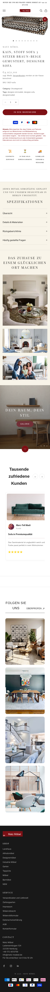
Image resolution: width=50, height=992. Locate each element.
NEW (5, 884)
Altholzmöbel (8, 853)
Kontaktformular (10, 929)
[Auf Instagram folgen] (11, 966)
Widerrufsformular (10, 915)
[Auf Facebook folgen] (4, 966)
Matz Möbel (11, 46)
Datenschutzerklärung (12, 920)
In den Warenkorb (25, 112)
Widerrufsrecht (9, 911)
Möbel (5, 875)
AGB (5, 924)
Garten (6, 866)
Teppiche (7, 871)
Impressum (7, 906)
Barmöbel (7, 880)
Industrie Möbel (9, 862)
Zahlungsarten (9, 902)
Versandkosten (19, 75)
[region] (25, 417)
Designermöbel (9, 858)
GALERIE (25, 424)
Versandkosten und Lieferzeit (15, 898)
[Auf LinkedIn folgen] (18, 966)
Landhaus (7, 849)
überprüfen (35, 608)
